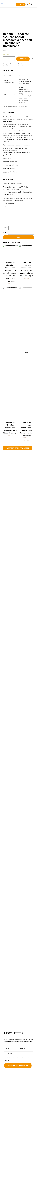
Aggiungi (23, 59)
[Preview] (16, 255)
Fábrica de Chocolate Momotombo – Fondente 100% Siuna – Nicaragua (10, 427)
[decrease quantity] (5, 59)
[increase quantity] (12, 59)
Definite (20, 64)
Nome (5, 228)
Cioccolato (13, 64)
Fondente (27, 64)
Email (5, 232)
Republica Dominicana (10, 66)
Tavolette (21, 66)
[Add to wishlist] (16, 252)
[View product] (16, 250)
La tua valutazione (9, 204)
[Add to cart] (16, 247)
